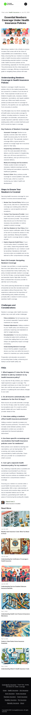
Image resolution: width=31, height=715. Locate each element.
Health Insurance (14, 12)
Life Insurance (24, 690)
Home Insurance (21, 693)
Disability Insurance (11, 700)
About (22, 703)
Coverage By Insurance (9, 685)
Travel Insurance (22, 697)
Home (5, 690)
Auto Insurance (10, 693)
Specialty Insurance (13, 703)
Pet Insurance (22, 700)
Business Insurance (10, 697)
